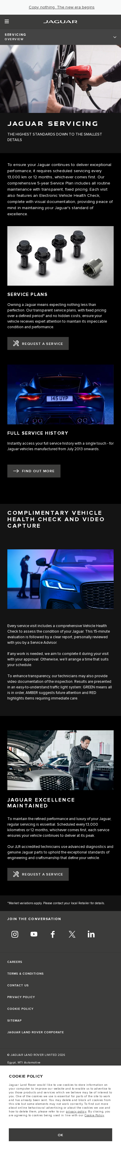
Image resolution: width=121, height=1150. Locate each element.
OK (60, 1135)
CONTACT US (18, 985)
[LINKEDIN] (91, 935)
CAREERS (14, 962)
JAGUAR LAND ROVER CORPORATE (35, 1032)
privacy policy (76, 1111)
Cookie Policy (94, 1115)
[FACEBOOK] (53, 935)
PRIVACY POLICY (21, 997)
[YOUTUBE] (33, 935)
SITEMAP (14, 1020)
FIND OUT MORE (38, 471)
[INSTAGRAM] (14, 935)
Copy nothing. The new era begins (62, 7)
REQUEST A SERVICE (42, 344)
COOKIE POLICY (20, 1009)
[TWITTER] (72, 935)
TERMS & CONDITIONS (25, 973)
